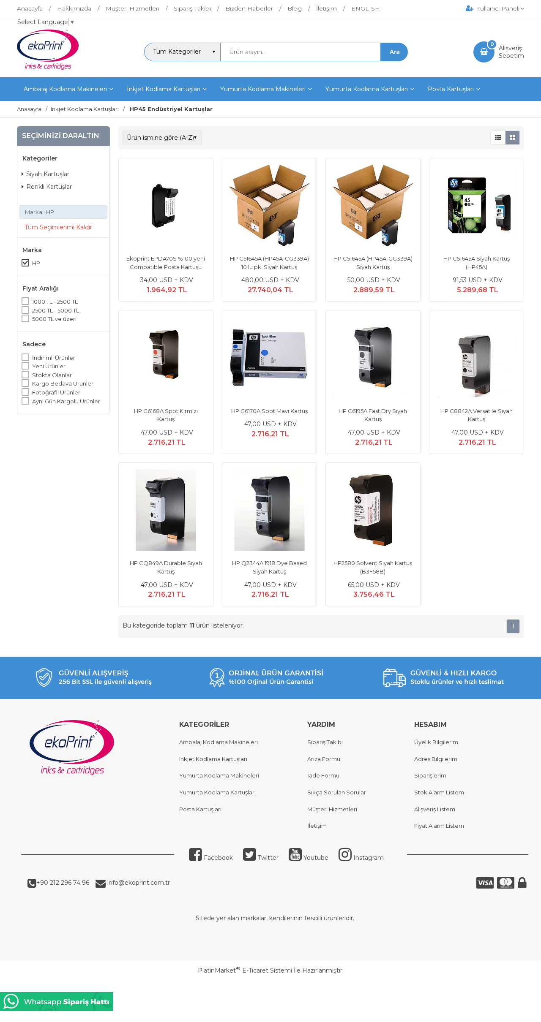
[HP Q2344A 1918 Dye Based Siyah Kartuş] (269, 511)
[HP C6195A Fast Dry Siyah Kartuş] (373, 358)
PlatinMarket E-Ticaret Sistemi (245, 970)
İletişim (317, 825)
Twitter (268, 858)
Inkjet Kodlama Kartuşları (213, 759)
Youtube (315, 858)
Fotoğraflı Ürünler (56, 392)
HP (36, 263)
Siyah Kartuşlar (47, 174)
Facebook (218, 858)
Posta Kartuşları (200, 809)
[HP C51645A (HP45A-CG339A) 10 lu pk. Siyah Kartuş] (269, 206)
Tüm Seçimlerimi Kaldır (58, 227)
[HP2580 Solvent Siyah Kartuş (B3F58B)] (373, 511)
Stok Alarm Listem (439, 792)
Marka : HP (39, 212)
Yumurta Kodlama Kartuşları (217, 792)
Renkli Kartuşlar (49, 186)
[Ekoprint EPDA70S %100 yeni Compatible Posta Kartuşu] (166, 206)
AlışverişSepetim (511, 52)
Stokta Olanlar (52, 375)
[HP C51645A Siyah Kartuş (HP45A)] (476, 206)
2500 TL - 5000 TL (55, 310)
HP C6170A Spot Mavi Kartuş (269, 411)
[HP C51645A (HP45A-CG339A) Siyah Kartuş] (373, 206)
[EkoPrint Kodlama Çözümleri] (48, 69)
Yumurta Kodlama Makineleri (219, 775)
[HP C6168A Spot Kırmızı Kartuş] (166, 358)
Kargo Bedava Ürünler (62, 383)
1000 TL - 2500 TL (55, 301)
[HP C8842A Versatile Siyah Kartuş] (476, 358)
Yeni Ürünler (49, 366)
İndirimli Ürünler (53, 357)
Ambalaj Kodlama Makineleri (218, 742)
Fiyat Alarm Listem (439, 825)
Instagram (368, 858)
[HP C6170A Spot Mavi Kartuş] (269, 358)
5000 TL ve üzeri (54, 318)
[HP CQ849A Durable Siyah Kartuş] (166, 511)
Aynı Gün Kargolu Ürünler (66, 400)
